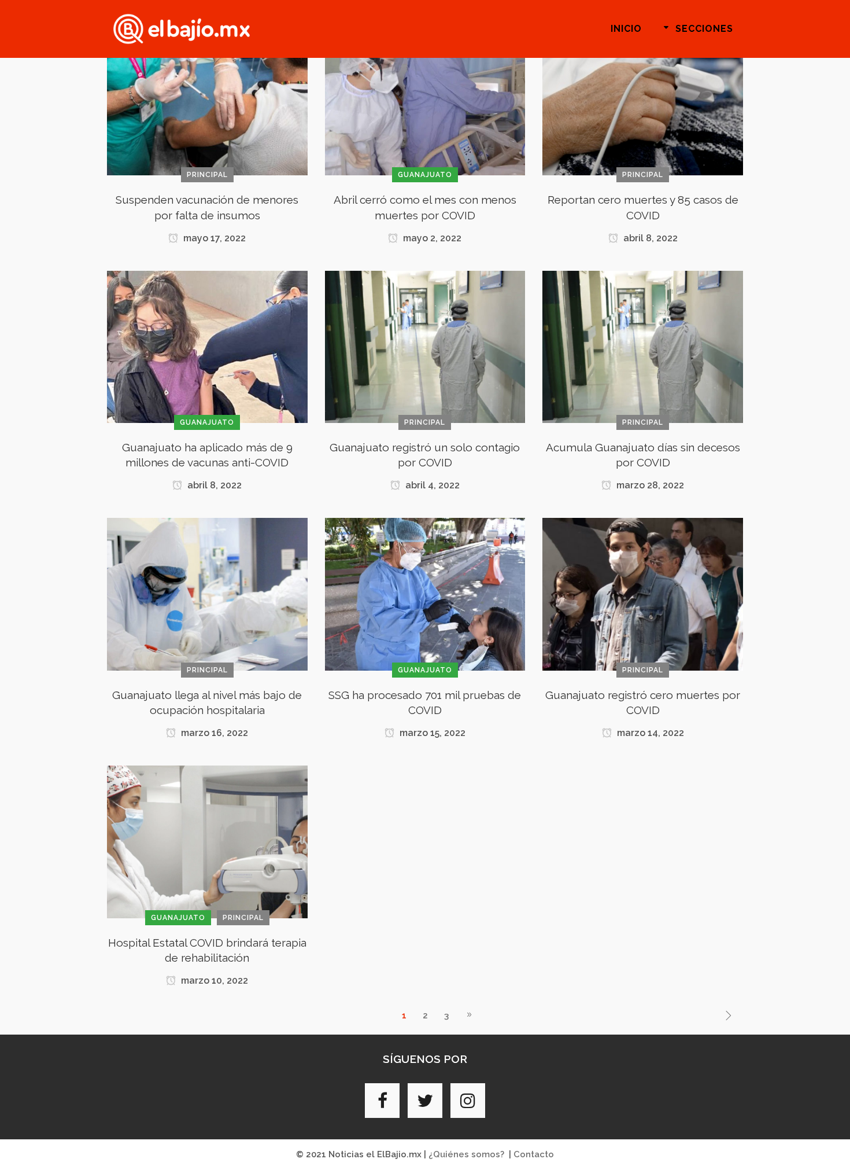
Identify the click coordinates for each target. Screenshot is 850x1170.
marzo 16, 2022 (213, 732)
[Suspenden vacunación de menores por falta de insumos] (207, 99)
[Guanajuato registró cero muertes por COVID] (642, 593)
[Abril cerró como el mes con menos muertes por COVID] (425, 99)
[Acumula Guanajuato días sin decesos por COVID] (642, 346)
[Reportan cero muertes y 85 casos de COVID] (642, 99)
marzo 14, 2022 (649, 732)
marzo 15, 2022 (431, 732)
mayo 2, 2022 (431, 238)
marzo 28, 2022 (649, 485)
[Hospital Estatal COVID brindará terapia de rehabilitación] (207, 841)
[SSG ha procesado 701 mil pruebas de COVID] (425, 593)
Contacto (533, 1154)
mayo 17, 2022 (213, 238)
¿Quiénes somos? (466, 1154)
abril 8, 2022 (649, 238)
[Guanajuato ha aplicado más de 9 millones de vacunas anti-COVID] (207, 346)
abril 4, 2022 (431, 485)
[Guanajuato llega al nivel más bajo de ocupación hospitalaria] (207, 593)
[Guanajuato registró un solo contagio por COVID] (425, 346)
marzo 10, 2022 (213, 980)
